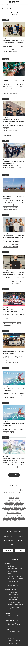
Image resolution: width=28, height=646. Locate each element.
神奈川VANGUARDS (7, 135)
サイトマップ (6, 639)
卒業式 (22, 495)
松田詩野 (16, 244)
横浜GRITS (22, 510)
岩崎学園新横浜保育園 (13, 600)
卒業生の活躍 (11, 497)
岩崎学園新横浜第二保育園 (9, 502)
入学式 (18, 495)
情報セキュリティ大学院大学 (8, 507)
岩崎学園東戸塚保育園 (19, 502)
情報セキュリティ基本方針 (14, 640)
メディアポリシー (21, 639)
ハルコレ (16, 492)
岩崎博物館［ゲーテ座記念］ (14, 632)
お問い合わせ (8, 550)
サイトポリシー (13, 639)
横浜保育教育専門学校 (8, 54)
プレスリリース (22, 492)
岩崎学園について (8, 536)
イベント (5, 49)
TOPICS (13, 490)
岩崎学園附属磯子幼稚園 (18, 505)
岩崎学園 (17, 497)
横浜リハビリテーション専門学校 (9, 323)
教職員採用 (14, 544)
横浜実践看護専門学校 (8, 93)
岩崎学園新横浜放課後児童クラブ (15, 604)
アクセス (20, 550)
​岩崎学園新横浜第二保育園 (14, 602)
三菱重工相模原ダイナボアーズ (10, 495)
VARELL (18, 490)
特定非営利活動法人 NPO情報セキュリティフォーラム (15, 623)
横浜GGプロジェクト (13, 467)
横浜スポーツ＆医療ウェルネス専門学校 (11, 51)
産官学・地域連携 (8, 540)
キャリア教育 (5, 492)
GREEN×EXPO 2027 (7, 490)
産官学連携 (15, 54)
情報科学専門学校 (17, 507)
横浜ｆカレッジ (12, 88)
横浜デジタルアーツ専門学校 (9, 132)
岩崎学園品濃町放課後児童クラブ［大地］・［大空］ (15, 607)
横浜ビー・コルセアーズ (20, 515)
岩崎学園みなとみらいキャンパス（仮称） (14, 500)
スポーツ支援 (10, 49)
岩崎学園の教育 (20, 536)
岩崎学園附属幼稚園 (8, 505)
